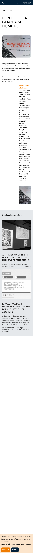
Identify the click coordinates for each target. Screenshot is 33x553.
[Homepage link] (27, 2)
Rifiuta (15, 550)
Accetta (5, 550)
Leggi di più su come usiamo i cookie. (16, 544)
